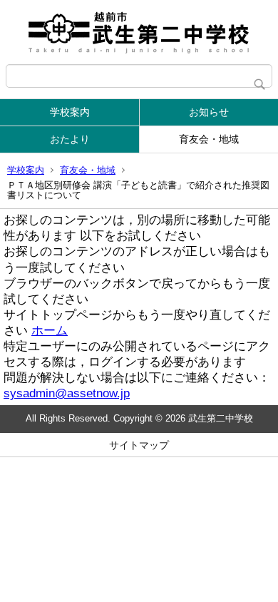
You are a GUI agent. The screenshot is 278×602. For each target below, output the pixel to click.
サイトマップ (139, 445)
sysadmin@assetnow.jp (67, 393)
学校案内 (70, 112)
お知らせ (209, 112)
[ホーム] (139, 32)
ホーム (49, 330)
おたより (70, 139)
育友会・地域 (209, 139)
